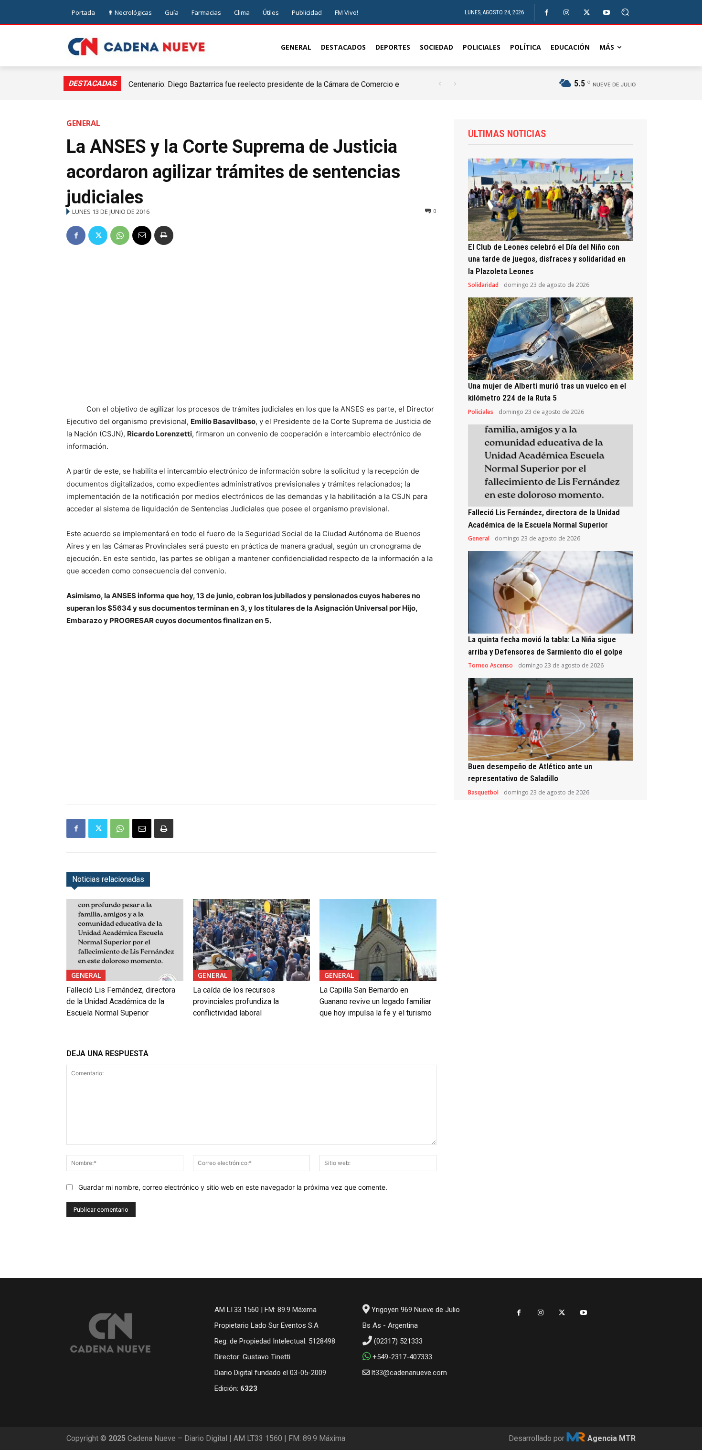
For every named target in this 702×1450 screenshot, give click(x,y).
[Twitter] (586, 12)
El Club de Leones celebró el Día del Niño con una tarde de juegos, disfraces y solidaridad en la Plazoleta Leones (547, 259)
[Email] (141, 235)
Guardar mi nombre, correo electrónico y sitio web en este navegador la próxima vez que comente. (232, 1187)
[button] (625, 12)
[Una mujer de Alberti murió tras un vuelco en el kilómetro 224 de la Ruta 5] (550, 338)
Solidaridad (483, 285)
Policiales (480, 412)
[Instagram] (566, 12)
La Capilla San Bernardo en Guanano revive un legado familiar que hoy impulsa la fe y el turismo (375, 1001)
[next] (455, 84)
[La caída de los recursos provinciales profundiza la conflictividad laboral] (251, 940)
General (83, 123)
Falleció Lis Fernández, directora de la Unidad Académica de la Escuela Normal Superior (120, 1001)
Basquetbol (483, 792)
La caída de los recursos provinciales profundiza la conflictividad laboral (236, 1001)
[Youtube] (606, 12)
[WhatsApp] (119, 235)
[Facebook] (546, 12)
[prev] (440, 84)
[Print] (163, 235)
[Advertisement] (251, 326)
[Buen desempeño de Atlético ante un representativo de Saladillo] (550, 719)
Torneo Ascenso (490, 665)
